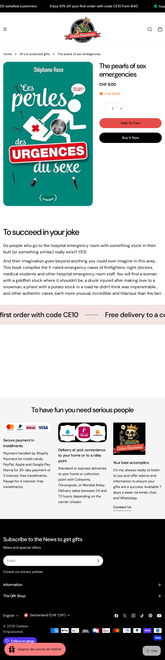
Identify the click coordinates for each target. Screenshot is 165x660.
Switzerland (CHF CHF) (48, 615)
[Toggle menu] (5, 29)
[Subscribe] (98, 560)
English (8, 615)
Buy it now (130, 137)
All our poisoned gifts (35, 54)
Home (7, 54)
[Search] (149, 29)
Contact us (122, 507)
